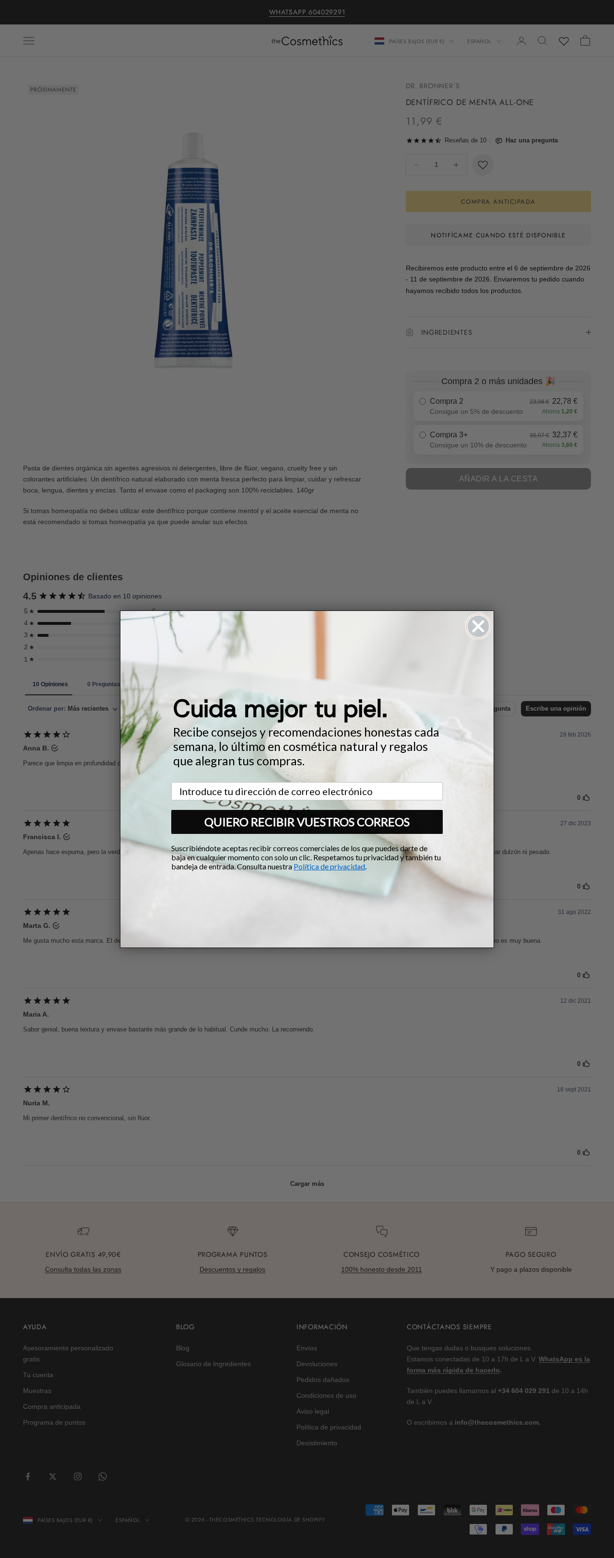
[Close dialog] (478, 626)
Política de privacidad (329, 866)
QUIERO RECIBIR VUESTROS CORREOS (307, 822)
